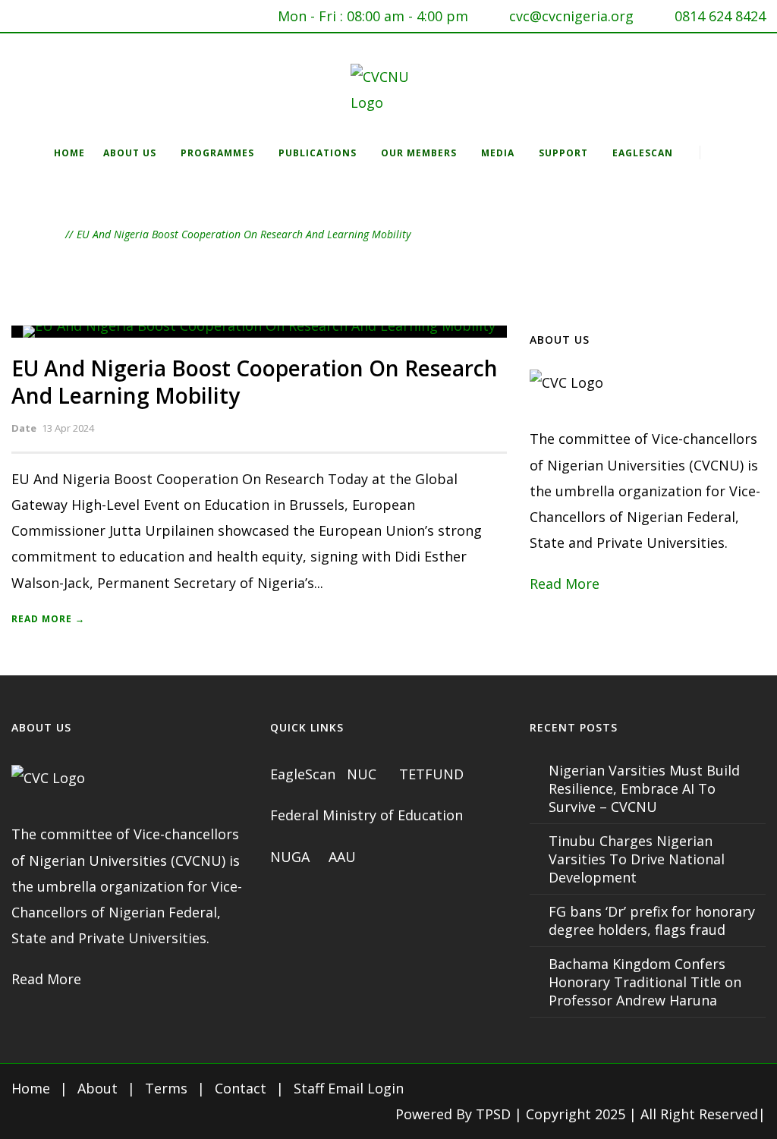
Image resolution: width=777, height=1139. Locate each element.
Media (497, 152)
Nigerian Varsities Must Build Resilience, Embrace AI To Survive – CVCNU (644, 788)
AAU (342, 857)
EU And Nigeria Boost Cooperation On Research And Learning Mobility (254, 382)
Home (69, 152)
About (97, 1088)
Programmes (217, 152)
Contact (240, 1088)
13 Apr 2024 (68, 428)
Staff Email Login (349, 1088)
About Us (129, 152)
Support (563, 152)
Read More (564, 583)
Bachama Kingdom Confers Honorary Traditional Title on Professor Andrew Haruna (645, 982)
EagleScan (642, 152)
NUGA (291, 857)
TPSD (493, 1114)
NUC (363, 774)
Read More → (48, 618)
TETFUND (431, 774)
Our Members (419, 152)
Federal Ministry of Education (366, 815)
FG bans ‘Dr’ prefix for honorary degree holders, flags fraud (652, 920)
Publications (317, 152)
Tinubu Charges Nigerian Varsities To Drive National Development (637, 859)
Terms (166, 1088)
